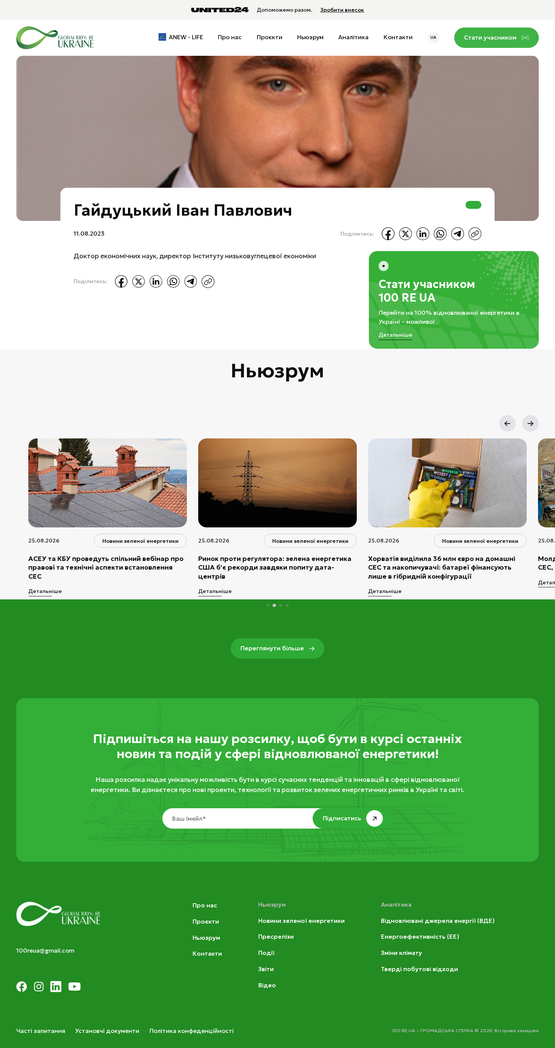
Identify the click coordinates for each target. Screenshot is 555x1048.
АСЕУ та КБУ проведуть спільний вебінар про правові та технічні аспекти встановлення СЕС (105, 568)
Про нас (230, 37)
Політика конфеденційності (192, 1030)
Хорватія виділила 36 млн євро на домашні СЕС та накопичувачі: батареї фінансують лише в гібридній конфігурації (441, 568)
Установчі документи (107, 1030)
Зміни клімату (401, 952)
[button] (507, 423)
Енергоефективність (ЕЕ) (420, 936)
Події (266, 952)
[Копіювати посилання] (475, 233)
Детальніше (395, 334)
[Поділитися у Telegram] (457, 233)
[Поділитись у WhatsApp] (440, 233)
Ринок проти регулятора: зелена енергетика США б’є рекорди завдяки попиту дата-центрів (275, 568)
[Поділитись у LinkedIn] (422, 233)
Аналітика (353, 37)
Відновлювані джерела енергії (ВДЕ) (438, 920)
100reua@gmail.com (45, 950)
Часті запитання (40, 1030)
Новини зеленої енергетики (301, 920)
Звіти (266, 969)
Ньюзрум (310, 37)
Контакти (398, 37)
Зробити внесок (342, 10)
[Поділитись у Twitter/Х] (405, 233)
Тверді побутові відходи (419, 969)
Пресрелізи (276, 936)
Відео (267, 985)
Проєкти (269, 37)
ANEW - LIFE (186, 37)
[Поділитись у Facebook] (388, 233)
